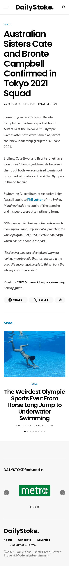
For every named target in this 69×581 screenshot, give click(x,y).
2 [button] (34, 507)
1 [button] (31, 507)
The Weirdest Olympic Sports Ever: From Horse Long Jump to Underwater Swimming (34, 405)
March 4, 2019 (12, 104)
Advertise (43, 540)
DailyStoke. (34, 7)
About (8, 540)
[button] (25, 431)
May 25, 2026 (23, 425)
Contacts (24, 540)
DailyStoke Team (47, 104)
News (7, 24)
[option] (34, 491)
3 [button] (38, 507)
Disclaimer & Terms (23, 545)
